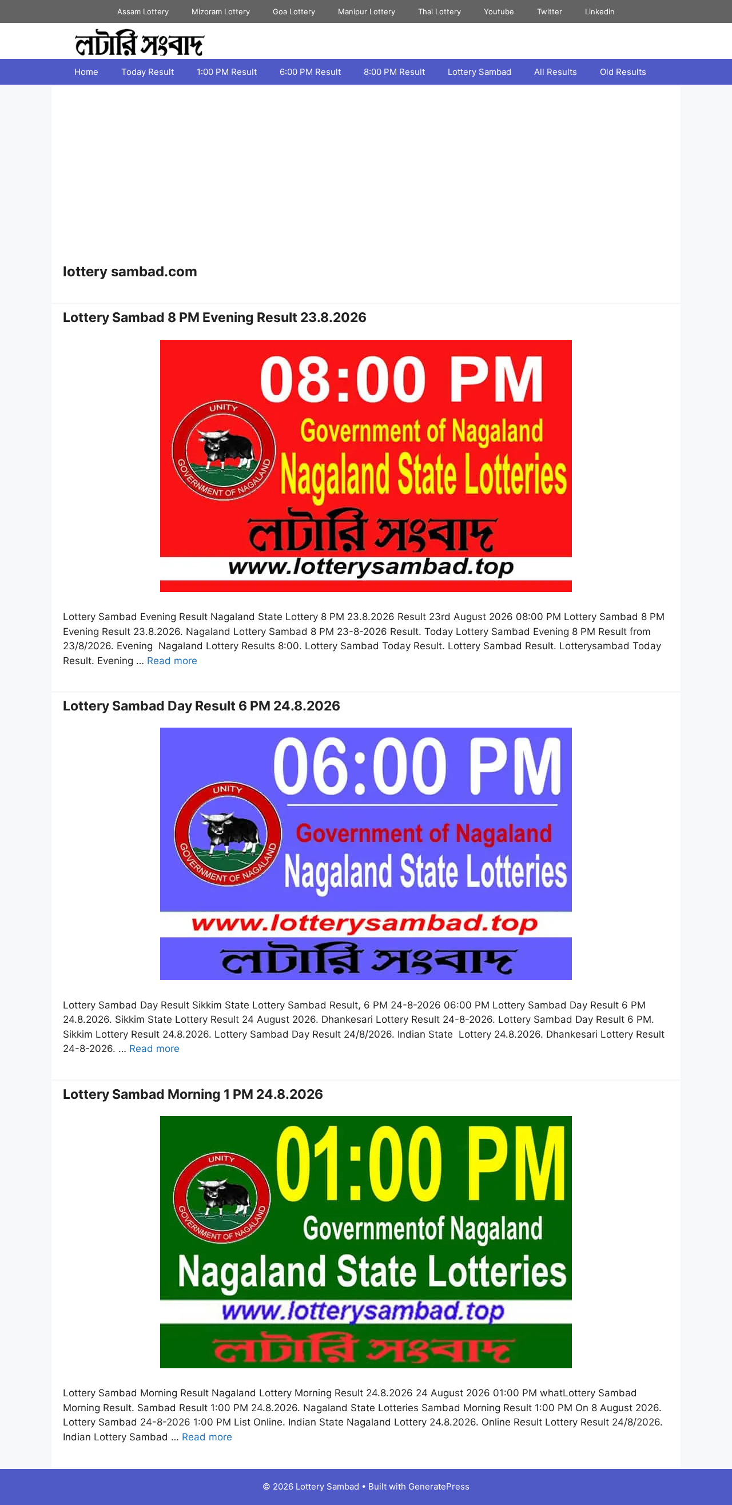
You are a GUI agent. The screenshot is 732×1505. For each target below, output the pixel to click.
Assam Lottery (143, 11)
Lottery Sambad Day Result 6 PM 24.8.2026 (201, 706)
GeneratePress (439, 1486)
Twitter (549, 11)
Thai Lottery (439, 11)
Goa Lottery (294, 11)
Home (86, 71)
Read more (172, 660)
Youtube (499, 11)
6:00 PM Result (310, 71)
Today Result (147, 71)
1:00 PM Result (227, 71)
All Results (555, 71)
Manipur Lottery (366, 11)
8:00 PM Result (394, 71)
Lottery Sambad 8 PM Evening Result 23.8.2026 (215, 317)
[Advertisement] (366, 178)
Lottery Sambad (479, 71)
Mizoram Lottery (221, 11)
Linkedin (600, 11)
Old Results (623, 71)
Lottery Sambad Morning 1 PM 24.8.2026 (193, 1094)
